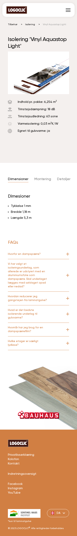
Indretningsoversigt (22, 474)
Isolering (30, 24)
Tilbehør (12, 24)
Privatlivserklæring (21, 455)
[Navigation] (68, 10)
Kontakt (14, 463)
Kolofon (13, 459)
